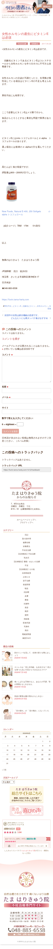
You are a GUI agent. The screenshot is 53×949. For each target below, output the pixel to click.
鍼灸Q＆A (26, 638)
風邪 (26, 611)
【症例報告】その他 (26, 569)
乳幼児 (26, 557)
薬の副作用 (26, 538)
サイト (5, 407)
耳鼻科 (26, 626)
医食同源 (26, 622)
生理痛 (49, 307)
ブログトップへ (26, 522)
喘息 (26, 588)
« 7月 (4, 769)
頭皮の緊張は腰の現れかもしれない (28, 696)
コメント (7, 354)
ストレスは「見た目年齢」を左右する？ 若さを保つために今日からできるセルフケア (32, 668)
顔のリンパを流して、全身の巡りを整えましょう (32, 653)
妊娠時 (26, 603)
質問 (26, 615)
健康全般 (26, 542)
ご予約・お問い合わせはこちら (27, 934)
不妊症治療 (22, 43)
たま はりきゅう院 (28, 850)
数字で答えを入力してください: (17, 418)
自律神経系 (26, 573)
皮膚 (26, 596)
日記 (26, 534)
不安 (26, 565)
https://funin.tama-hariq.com (15, 299)
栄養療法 (35, 43)
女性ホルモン (42, 306)
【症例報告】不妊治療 (26, 553)
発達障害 (26, 584)
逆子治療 (26, 580)
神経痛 (26, 619)
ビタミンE (17, 306)
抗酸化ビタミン (29, 306)
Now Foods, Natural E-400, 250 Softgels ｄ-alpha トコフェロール (26, 213)
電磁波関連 (26, 634)
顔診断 (26, 592)
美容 (26, 607)
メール (6, 397)
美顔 (26, 630)
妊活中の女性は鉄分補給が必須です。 (22, 315)
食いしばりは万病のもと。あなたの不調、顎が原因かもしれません (32, 682)
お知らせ (26, 576)
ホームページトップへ (26, 519)
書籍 (26, 599)
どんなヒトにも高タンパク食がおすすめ (29, 318)
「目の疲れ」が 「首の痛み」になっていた (31, 710)
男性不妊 (7, 306)
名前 (5, 386)
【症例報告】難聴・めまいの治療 (26, 561)
